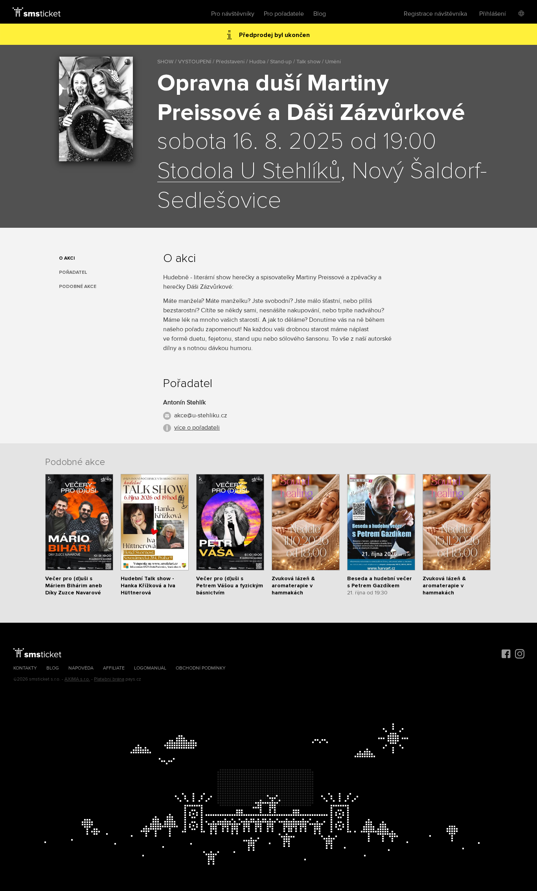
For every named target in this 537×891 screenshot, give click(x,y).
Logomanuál (150, 668)
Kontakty (25, 668)
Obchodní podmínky (201, 668)
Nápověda (81, 668)
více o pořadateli (197, 428)
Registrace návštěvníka (435, 14)
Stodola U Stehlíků (248, 171)
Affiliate (114, 668)
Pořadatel (73, 272)
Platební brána (109, 679)
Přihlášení (492, 14)
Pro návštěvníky (232, 14)
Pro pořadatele (284, 14)
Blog (319, 14)
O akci (67, 258)
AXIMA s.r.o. (77, 679)
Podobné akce (77, 287)
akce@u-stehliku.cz (200, 415)
